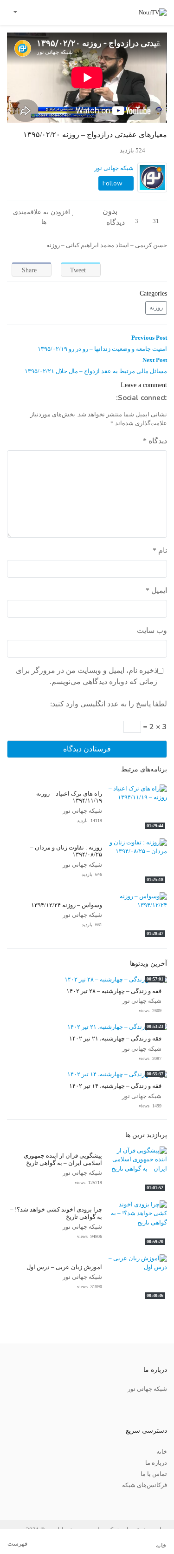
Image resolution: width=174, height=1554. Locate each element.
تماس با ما (154, 1474)
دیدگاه (155, 441)
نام (160, 550)
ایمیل (156, 590)
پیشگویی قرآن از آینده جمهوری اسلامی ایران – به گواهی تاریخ (63, 1159)
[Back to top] (26, 1500)
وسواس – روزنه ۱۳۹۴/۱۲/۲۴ (66, 905)
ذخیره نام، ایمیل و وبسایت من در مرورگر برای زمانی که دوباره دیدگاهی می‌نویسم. (86, 675)
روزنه (156, 307)
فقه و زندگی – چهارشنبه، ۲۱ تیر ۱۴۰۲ (115, 1038)
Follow (113, 183)
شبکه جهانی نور (114, 168)
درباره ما (156, 1463)
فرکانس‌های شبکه (144, 1485)
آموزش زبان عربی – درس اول (64, 1267)
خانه (161, 1452)
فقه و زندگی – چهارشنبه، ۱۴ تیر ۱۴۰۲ (115, 1086)
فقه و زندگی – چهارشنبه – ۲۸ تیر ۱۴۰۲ (113, 991)
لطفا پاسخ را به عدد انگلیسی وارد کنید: (108, 704)
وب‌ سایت (152, 630)
